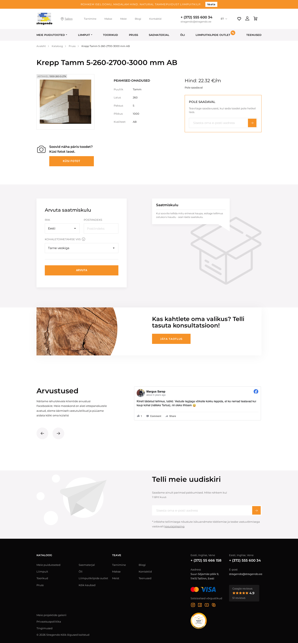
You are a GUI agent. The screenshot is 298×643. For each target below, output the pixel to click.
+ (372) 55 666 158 (206, 560)
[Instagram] (193, 605)
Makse (108, 18)
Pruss (133, 34)
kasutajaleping (174, 526)
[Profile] (247, 18)
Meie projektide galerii (51, 615)
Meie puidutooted (50, 34)
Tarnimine (90, 18)
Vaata (211, 4)
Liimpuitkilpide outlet (93, 578)
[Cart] (255, 18)
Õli (182, 34)
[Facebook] (199, 605)
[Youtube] (206, 605)
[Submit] (256, 510)
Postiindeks (93, 219)
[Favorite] (239, 19)
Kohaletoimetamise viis (63, 239)
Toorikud (110, 34)
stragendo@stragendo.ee (196, 21)
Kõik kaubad (87, 585)
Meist (123, 18)
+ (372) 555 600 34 (196, 17)
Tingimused (44, 628)
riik (47, 219)
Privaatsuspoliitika (48, 621)
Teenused (254, 34)
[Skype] (213, 605)
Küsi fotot (71, 161)
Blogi (138, 18)
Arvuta (81, 270)
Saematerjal (159, 34)
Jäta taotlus (171, 338)
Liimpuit (84, 34)
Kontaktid (155, 18)
